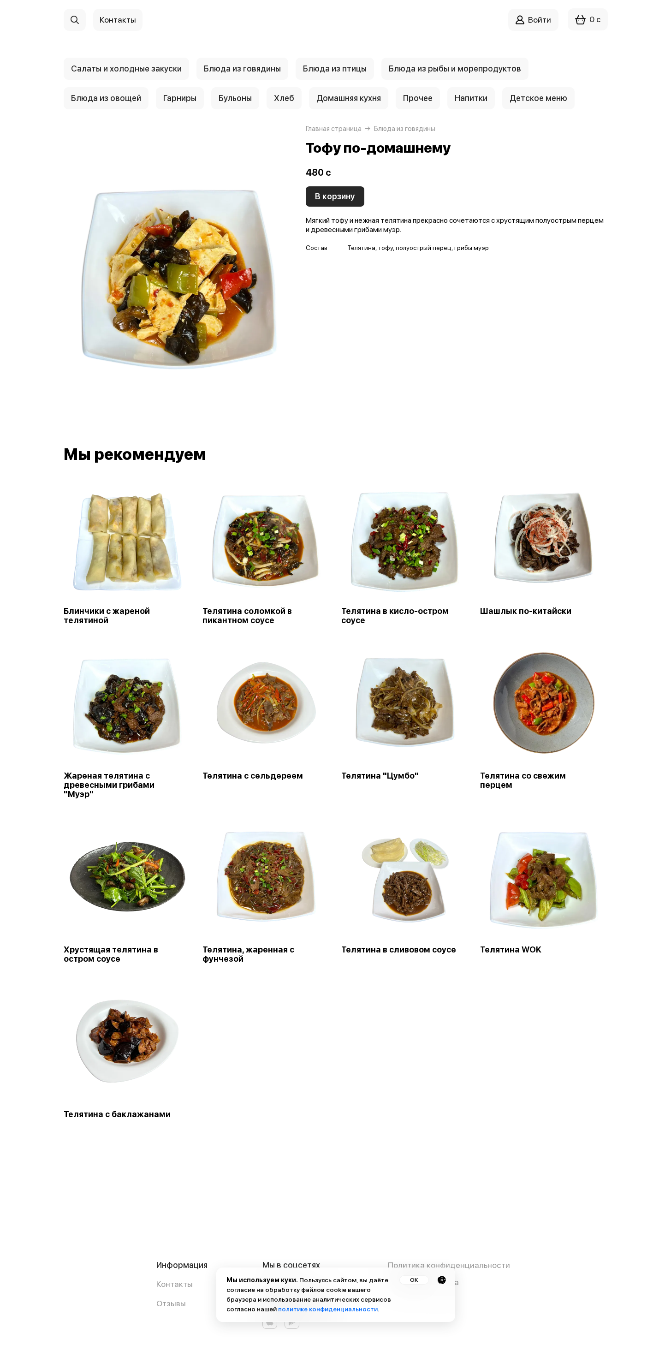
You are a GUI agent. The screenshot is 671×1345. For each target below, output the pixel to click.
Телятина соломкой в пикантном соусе (247, 616)
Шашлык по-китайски (525, 611)
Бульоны (235, 98)
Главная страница (334, 129)
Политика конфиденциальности (449, 1265)
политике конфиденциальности (328, 1309)
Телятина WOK (510, 949)
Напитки (471, 98)
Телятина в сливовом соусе (398, 949)
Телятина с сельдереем (252, 775)
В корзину (335, 196)
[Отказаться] (441, 1279)
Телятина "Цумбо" (380, 775)
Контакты (174, 1284)
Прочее (418, 98)
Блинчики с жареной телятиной (107, 616)
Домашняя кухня (348, 98)
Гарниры (179, 98)
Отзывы (171, 1303)
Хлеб (284, 98)
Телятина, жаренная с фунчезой (248, 954)
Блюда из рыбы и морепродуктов (455, 68)
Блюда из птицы (335, 68)
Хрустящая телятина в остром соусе (111, 954)
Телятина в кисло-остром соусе (395, 616)
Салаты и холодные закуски (126, 68)
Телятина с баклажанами (117, 1114)
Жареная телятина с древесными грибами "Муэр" (109, 785)
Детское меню (538, 98)
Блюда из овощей (106, 98)
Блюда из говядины (242, 68)
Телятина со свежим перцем (523, 780)
